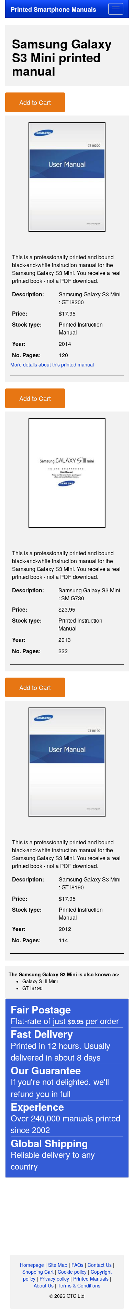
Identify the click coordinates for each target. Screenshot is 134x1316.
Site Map (57, 1264)
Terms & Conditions (79, 1285)
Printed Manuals (91, 1278)
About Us (44, 1285)
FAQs (77, 1264)
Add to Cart (35, 102)
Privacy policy (54, 1278)
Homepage (32, 1264)
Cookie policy (72, 1271)
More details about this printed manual (52, 364)
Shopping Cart (38, 1271)
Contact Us (100, 1264)
